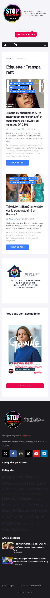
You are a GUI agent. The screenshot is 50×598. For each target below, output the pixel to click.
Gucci (19, 148)
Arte (10, 232)
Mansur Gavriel (20, 153)
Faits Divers (11, 499)
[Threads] (28, 453)
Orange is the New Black (27, 235)
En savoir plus (17, 163)
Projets (33, 511)
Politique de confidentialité (30, 586)
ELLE (41, 145)
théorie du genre (22, 238)
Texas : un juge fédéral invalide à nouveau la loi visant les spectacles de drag (30, 560)
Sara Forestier (11, 238)
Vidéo (31, 92)
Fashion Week (11, 148)
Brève (17, 489)
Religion (42, 510)
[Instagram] (21, 453)
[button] (45, 44)
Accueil (9, 59)
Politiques (21, 510)
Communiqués (29, 489)
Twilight (18, 156)
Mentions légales (8, 586)
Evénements (36, 493)
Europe (24, 493)
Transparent (10, 156)
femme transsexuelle (33, 232)
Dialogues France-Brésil (10, 494)
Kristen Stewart (21, 151)
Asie (21, 484)
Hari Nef (29, 148)
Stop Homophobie (18, 92)
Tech (22, 524)
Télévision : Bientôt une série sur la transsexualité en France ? (24, 210)
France (13, 178)
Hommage (37, 499)
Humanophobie (14, 505)
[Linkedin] (44, 453)
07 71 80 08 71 (26, 436)
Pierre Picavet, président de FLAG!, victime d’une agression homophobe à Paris (30, 547)
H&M (23, 148)
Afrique (15, 483)
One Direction (31, 153)
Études (24, 529)
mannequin (10, 153)
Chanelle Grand (14, 129)
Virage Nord (10, 241)
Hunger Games (37, 148)
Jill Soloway (10, 151)
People (13, 87)
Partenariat (42, 505)
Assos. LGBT (35, 483)
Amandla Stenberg (25, 145)
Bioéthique (8, 489)
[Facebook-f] (13, 453)
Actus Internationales (21, 83)
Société (23, 87)
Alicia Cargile (13, 145)
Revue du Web (14, 219)
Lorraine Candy (32, 151)
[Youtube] (36, 453)
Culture (43, 488)
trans (38, 153)
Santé (6, 517)
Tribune (27, 524)
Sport (27, 517)
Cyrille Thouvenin (19, 232)
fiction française (12, 235)
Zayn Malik (26, 156)
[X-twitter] (5, 453)
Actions (7, 477)
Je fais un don (25, 386)
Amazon (35, 145)
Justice (32, 505)
